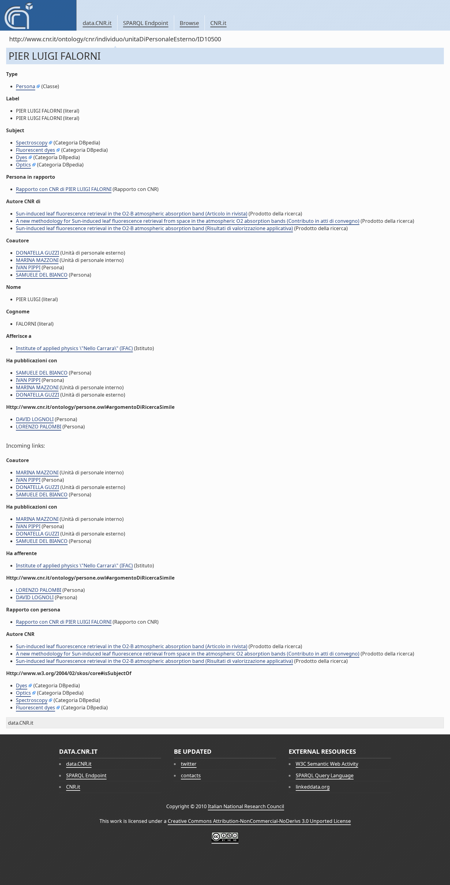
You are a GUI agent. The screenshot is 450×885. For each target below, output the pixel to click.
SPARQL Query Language (325, 775)
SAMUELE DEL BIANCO (42, 274)
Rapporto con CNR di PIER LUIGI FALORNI (63, 189)
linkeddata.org (313, 786)
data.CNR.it (97, 23)
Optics (23, 164)
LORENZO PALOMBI (38, 426)
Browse (189, 23)
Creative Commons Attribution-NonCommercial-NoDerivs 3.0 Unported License (259, 821)
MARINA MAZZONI (37, 260)
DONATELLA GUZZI (37, 252)
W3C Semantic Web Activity (327, 763)
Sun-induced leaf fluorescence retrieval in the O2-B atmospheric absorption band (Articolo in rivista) (131, 213)
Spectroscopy (31, 142)
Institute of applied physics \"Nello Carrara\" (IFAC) (74, 348)
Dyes (21, 157)
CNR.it (218, 23)
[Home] (38, 15)
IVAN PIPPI (28, 267)
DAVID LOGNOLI (35, 419)
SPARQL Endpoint (145, 23)
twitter (189, 763)
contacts (191, 775)
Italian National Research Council (246, 806)
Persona (25, 86)
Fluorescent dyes (35, 150)
